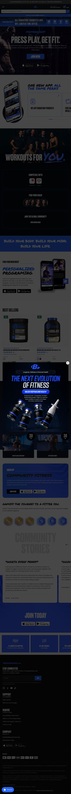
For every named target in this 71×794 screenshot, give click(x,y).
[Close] (67, 362)
